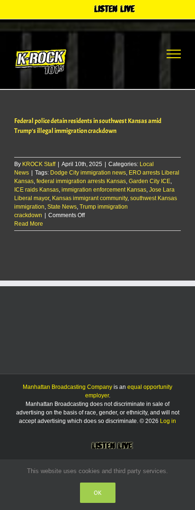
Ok (98, 493)
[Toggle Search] (138, 53)
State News (62, 206)
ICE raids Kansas (36, 189)
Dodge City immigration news (88, 172)
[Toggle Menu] (174, 54)
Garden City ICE (149, 181)
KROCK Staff (38, 164)
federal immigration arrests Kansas (81, 181)
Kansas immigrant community (89, 198)
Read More (28, 223)
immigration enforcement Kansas (104, 189)
